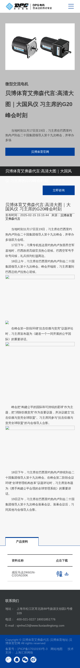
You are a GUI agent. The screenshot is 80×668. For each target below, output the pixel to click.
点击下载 (59, 574)
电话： (9, 619)
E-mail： (11, 625)
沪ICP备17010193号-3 (32, 649)
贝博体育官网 (40, 151)
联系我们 (12, 601)
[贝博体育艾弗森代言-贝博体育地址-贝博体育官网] (28, 6)
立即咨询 (59, 190)
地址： (9, 608)
